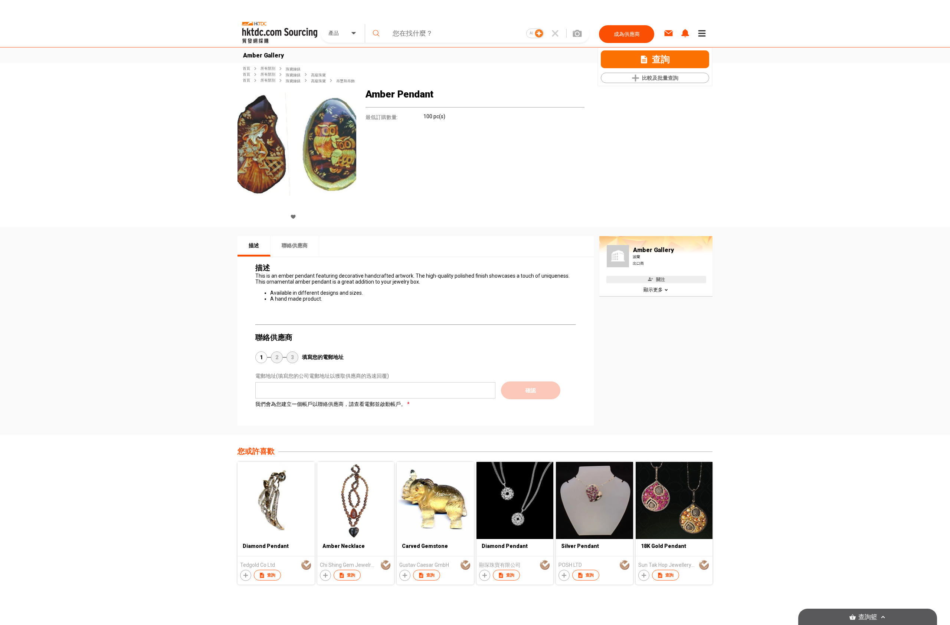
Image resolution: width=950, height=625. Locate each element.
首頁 (246, 68)
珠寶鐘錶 (293, 69)
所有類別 (268, 68)
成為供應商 (627, 34)
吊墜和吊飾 (345, 81)
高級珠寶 (318, 75)
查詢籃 (867, 617)
